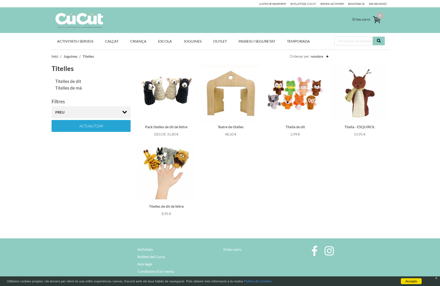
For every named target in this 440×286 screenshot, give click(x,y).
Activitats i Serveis (75, 41)
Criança (138, 41)
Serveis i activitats (332, 3)
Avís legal (145, 264)
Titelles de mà (68, 87)
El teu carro (232, 249)
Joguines (192, 41)
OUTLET (220, 41)
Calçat (111, 41)
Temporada (298, 41)
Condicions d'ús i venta (156, 271)
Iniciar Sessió (378, 3)
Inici (55, 56)
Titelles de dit (68, 81)
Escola (165, 41)
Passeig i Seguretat (257, 41)
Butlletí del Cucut (303, 3)
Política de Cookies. (258, 281)
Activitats (145, 249)
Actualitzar (91, 126)
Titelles (88, 56)
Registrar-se (356, 3)
